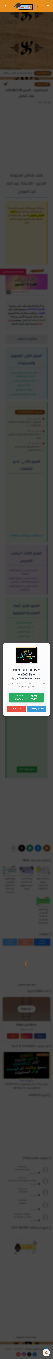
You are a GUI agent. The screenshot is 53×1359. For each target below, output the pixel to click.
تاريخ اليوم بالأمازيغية (26, 697)
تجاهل (16, 708)
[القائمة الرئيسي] (48, 6)
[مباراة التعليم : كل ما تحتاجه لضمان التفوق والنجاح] (26, 870)
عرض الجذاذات (37, 708)
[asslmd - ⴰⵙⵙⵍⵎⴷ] (26, 6)
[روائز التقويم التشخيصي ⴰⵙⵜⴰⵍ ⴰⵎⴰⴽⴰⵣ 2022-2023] (43, 901)
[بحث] (5, 6)
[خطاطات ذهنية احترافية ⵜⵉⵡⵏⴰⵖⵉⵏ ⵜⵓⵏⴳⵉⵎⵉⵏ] (43, 870)
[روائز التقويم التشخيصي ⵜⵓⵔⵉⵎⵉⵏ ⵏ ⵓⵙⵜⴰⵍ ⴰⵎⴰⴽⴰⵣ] (10, 870)
